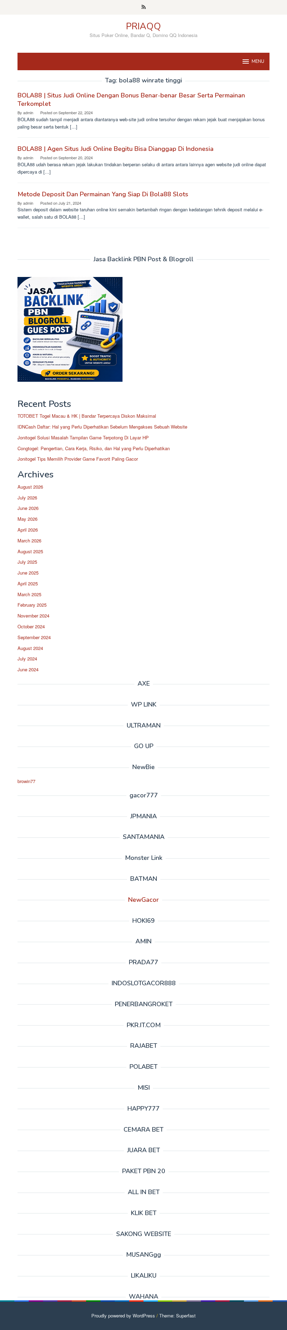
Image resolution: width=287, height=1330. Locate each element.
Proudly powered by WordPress (123, 1315)
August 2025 (30, 551)
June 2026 (28, 508)
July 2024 (27, 658)
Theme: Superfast (177, 1315)
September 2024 (34, 637)
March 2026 (29, 540)
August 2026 (30, 486)
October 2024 (31, 626)
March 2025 (29, 594)
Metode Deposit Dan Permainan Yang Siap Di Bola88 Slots (103, 194)
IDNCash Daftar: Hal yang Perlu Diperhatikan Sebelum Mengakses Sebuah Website (102, 426)
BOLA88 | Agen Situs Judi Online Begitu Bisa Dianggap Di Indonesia (116, 149)
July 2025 (27, 561)
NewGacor (143, 900)
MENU (258, 61)
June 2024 (28, 669)
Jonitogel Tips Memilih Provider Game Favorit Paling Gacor (78, 458)
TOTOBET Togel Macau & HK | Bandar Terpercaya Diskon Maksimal (87, 415)
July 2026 (27, 497)
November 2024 (33, 615)
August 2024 (30, 648)
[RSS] (143, 7)
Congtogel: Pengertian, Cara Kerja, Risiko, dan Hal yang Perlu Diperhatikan (94, 448)
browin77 (26, 781)
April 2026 (28, 529)
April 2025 (28, 583)
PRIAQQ (143, 26)
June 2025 (28, 572)
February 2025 (32, 604)
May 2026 (27, 519)
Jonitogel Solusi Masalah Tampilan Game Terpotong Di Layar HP (83, 437)
